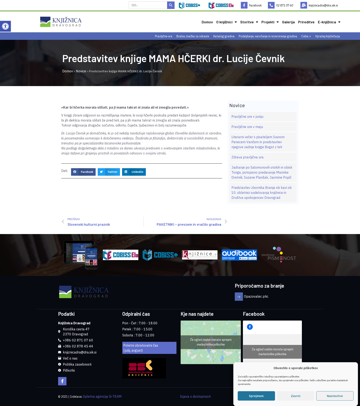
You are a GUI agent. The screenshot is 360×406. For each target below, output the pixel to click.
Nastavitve (335, 396)
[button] (83, 172)
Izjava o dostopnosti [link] (195, 396)
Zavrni (295, 396)
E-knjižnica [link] (327, 22)
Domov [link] (207, 22)
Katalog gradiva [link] (224, 36)
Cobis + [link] (306, 36)
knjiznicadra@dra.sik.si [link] (323, 5)
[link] (5, 26)
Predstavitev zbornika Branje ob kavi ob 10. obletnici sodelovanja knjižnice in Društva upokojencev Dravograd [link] (261, 192)
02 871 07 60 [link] (284, 5)
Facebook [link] (255, 5)
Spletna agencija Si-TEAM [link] (102, 396)
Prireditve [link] (306, 22)
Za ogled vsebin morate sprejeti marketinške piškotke (211, 342)
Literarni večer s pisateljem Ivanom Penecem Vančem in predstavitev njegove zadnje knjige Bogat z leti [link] (258, 142)
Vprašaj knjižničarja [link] (327, 36)
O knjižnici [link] (224, 22)
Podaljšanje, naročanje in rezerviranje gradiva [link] (268, 36)
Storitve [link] (247, 22)
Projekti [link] (267, 22)
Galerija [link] (288, 22)
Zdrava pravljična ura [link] (247, 157)
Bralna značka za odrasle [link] (192, 36)
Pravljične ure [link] (163, 36)
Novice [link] (81, 71)
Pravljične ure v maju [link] (247, 127)
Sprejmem (256, 396)
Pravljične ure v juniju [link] (247, 116)
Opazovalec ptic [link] (256, 296)
